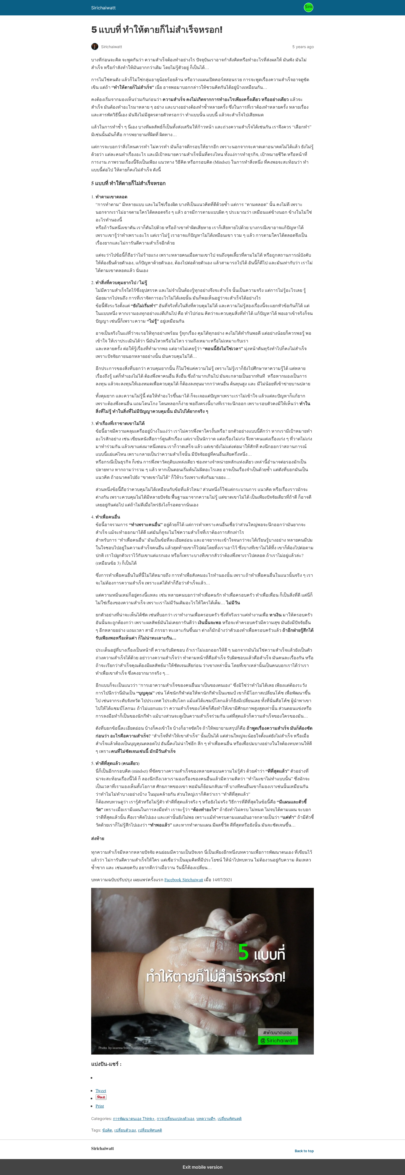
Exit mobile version (203, 1167)
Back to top (304, 1151)
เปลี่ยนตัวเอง (125, 1130)
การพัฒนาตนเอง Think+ (134, 1118)
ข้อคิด (107, 1130)
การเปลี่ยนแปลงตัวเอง (175, 1118)
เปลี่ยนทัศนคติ (230, 1118)
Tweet (101, 1090)
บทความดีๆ (205, 1118)
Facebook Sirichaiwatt (183, 879)
